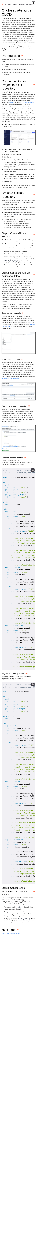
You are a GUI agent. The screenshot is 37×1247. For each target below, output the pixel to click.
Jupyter (11, 102)
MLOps (15, 4)
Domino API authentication (10, 378)
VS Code (31, 102)
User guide (8, 4)
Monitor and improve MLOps (11, 933)
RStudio (24, 102)
